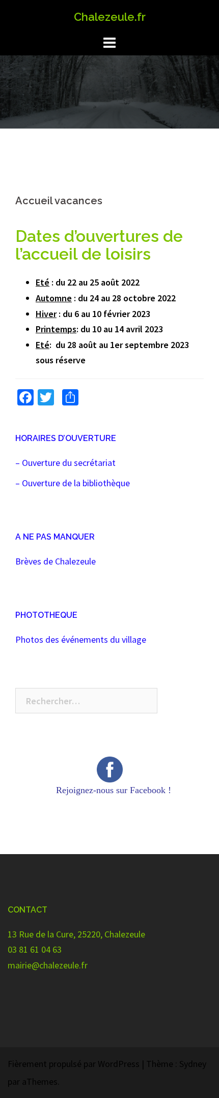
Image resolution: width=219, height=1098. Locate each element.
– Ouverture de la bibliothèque (72, 483)
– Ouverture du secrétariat (65, 462)
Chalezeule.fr (110, 16)
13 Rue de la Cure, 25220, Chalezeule (76, 934)
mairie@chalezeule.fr (48, 965)
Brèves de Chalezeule (55, 561)
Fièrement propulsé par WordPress (74, 1064)
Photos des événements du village (80, 639)
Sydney (192, 1064)
